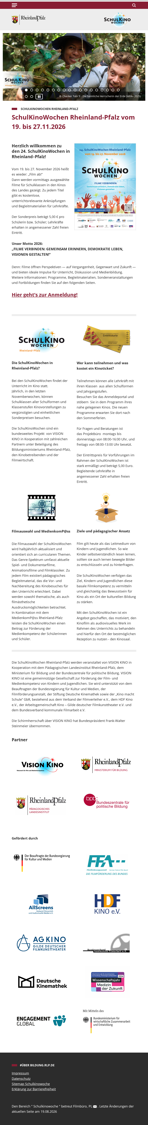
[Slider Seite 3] (37, 90)
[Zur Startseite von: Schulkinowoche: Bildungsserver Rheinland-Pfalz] (28, 19)
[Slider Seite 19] (26, 96)
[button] (14, 5)
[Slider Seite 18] (118, 90)
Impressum (20, 1073)
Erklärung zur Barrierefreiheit (34, 1089)
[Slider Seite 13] (91, 90)
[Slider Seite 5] (48, 90)
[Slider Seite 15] (102, 90)
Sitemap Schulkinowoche (31, 1084)
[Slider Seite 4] (42, 90)
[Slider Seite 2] (31, 90)
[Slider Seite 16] (107, 90)
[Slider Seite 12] (85, 90)
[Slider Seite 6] (53, 90)
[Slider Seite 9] (69, 90)
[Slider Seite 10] (75, 90)
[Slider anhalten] (39, 96)
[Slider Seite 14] (96, 90)
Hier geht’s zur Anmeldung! (45, 294)
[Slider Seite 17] (113, 90)
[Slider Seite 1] (26, 90)
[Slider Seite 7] (58, 90)
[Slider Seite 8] (64, 90)
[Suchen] (133, 5)
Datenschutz (21, 1078)
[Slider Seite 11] (80, 90)
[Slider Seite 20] (31, 96)
